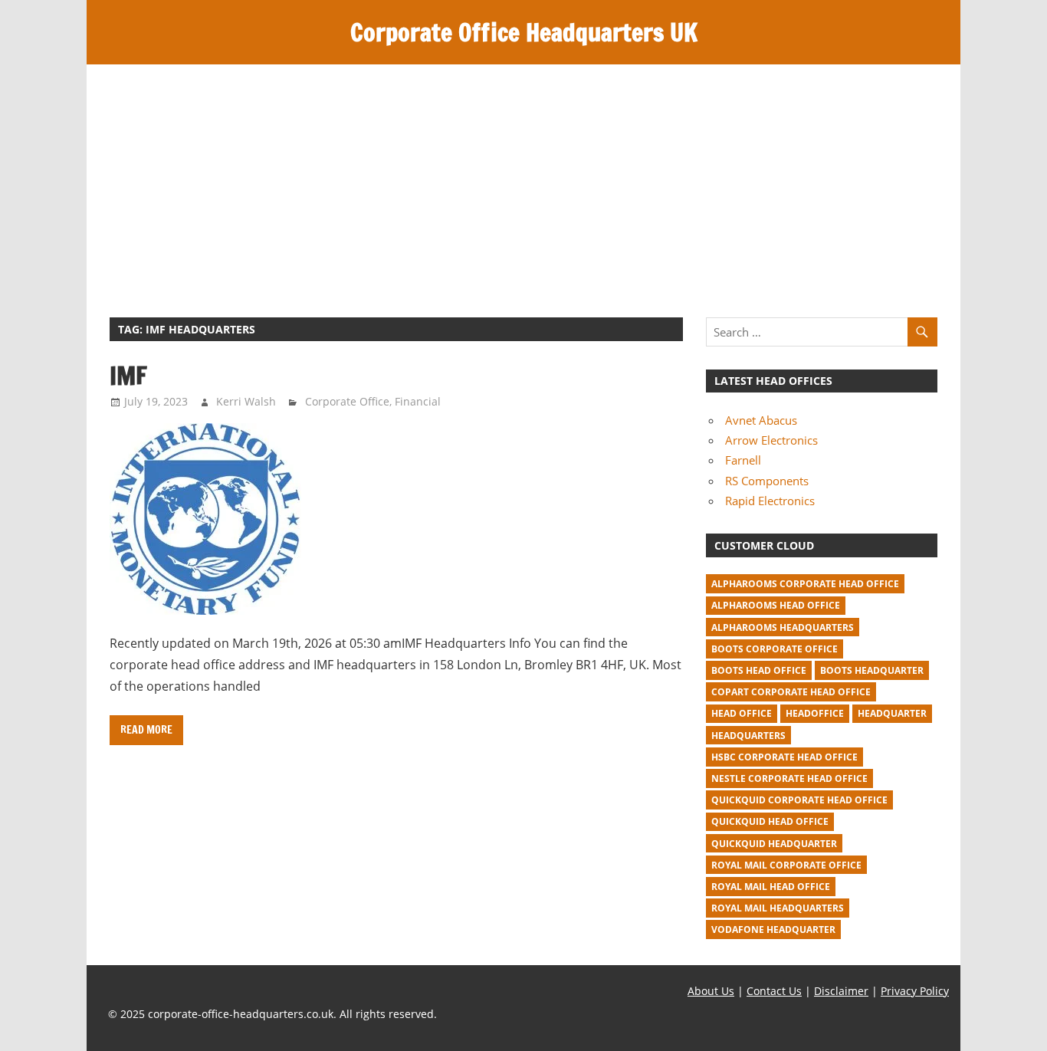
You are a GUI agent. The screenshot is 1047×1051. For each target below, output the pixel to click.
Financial (418, 401)
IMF (128, 375)
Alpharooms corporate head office (805, 583)
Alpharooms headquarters (782, 627)
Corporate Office (347, 401)
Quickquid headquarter (774, 843)
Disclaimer (841, 991)
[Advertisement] (523, 179)
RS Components (767, 480)
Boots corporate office (774, 648)
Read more (146, 729)
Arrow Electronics (771, 440)
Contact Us (774, 991)
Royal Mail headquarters (777, 908)
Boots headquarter (872, 670)
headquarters (748, 735)
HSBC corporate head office (784, 757)
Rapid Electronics (770, 500)
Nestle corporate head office (789, 778)
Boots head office (758, 670)
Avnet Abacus (761, 420)
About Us (711, 991)
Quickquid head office (770, 821)
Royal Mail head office (770, 886)
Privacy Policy (915, 991)
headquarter (892, 713)
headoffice (815, 713)
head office (741, 713)
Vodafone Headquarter (773, 929)
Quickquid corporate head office (799, 799)
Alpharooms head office (775, 605)
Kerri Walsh (246, 401)
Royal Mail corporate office (786, 865)
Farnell (743, 460)
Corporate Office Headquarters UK (523, 32)
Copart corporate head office (791, 691)
